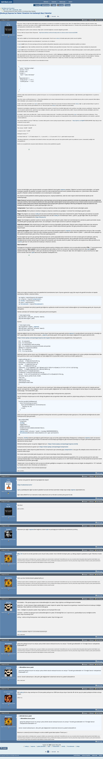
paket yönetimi (41, 746)
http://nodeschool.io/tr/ (24, 485)
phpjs (78, 746)
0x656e (8, 481)
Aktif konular (45, 5)
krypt (8, 694)
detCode (8, 602)
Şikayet (92, 20)
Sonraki (54, 16)
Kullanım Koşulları (86, 755)
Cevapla (4, 748)
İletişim (100, 755)
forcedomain (25, 304)
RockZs (8, 529)
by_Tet (8, 25)
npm (20, 44)
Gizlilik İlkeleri (77, 755)
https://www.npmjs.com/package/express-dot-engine (33, 338)
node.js (58, 38)
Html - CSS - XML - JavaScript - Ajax (12, 9)
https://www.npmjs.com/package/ (49, 447)
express (63, 189)
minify (23, 300)
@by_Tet (19, 554)
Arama (68, 5)
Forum (37, 5)
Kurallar (61, 5)
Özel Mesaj (99, 20)
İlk (46, 16)
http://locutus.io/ (40, 217)
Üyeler (54, 5)
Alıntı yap (99, 473)
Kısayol (85, 20)
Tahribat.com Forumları (8, 8)
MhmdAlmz (8, 553)
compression (36, 299)
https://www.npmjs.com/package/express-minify (63, 444)
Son (58, 16)
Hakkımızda (94, 755)
